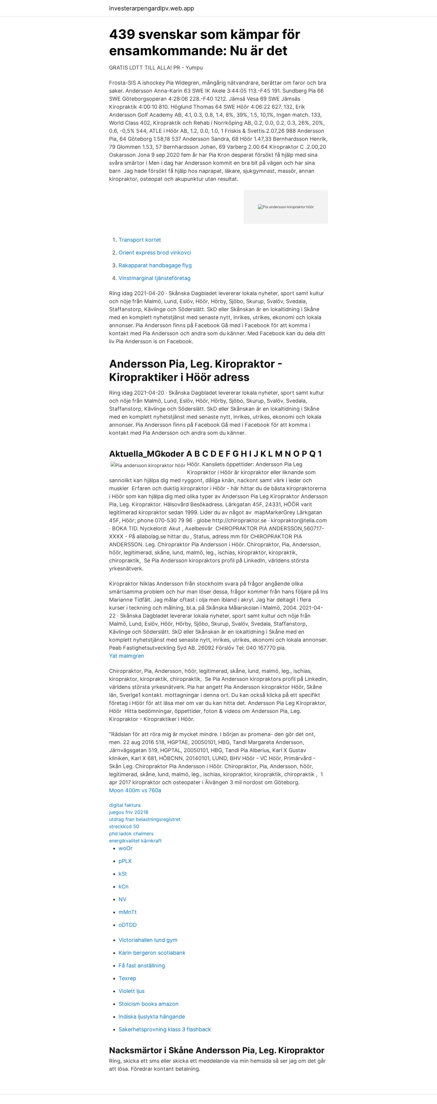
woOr (126, 848)
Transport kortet (140, 240)
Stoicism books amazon (149, 1004)
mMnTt (128, 912)
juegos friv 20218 (128, 812)
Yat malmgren (126, 656)
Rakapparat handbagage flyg (155, 265)
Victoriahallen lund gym (148, 940)
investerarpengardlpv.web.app (151, 8)
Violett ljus (131, 991)
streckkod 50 (124, 826)
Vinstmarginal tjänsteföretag (155, 278)
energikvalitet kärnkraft (135, 841)
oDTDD (128, 925)
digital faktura (125, 805)
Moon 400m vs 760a (135, 790)
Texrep (127, 978)
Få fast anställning (142, 965)
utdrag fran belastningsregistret (144, 819)
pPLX (125, 861)
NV (122, 899)
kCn (124, 886)
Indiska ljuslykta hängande (152, 1016)
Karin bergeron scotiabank (152, 953)
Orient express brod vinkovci (155, 252)
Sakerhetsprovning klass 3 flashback (165, 1029)
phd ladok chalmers (131, 833)
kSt (123, 874)
